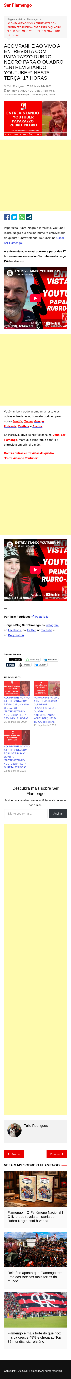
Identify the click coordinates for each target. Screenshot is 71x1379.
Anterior (16, 1162)
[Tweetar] (14, 225)
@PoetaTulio (40, 625)
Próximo (54, 1162)
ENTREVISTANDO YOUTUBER (24, 99)
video (52, 102)
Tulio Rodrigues (15, 94)
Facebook (14, 638)
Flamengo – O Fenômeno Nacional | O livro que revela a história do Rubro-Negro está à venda (35, 1225)
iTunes (28, 429)
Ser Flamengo (18, 5)
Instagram (52, 633)
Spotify (17, 429)
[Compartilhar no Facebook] (7, 225)
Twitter (31, 638)
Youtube (46, 638)
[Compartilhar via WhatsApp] (22, 225)
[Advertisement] (35, 183)
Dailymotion (16, 643)
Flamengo (48, 99)
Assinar (58, 822)
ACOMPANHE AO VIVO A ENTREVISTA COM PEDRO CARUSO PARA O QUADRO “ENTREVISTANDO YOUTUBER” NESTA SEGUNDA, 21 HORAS (17, 716)
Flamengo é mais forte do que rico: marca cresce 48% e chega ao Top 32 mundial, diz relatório (34, 1346)
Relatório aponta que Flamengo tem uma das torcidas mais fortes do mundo (35, 1285)
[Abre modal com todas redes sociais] (29, 225)
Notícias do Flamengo (17, 102)
